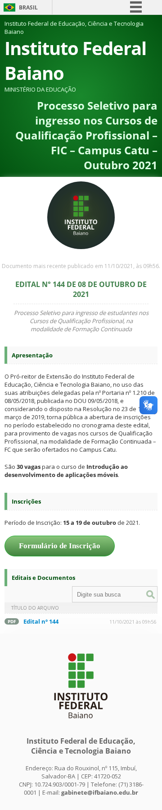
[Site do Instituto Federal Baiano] (81, 723)
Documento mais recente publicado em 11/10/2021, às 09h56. (81, 266)
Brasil (28, 7)
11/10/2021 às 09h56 (132, 621)
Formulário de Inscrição (59, 546)
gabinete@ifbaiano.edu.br (99, 792)
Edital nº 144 (40, 621)
